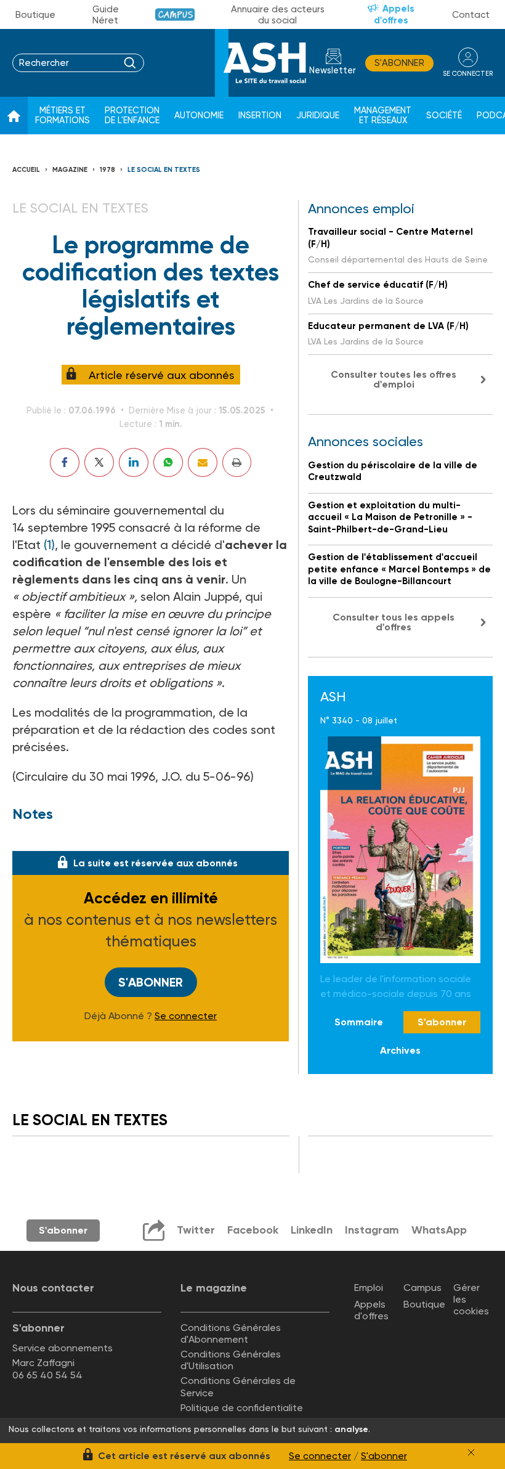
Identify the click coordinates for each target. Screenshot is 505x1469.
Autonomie (199, 115)
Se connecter (186, 1016)
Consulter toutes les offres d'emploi (393, 379)
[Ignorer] (471, 1452)
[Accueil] (13, 116)
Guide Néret (105, 15)
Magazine (69, 170)
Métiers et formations (62, 115)
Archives (400, 1050)
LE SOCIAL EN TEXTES (163, 170)
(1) (49, 544)
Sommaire (358, 1022)
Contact (471, 14)
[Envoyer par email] (202, 462)
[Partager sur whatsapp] (168, 462)
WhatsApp (439, 1230)
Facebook (252, 1230)
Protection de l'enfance (132, 115)
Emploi (368, 1287)
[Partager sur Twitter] (99, 462)
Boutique (35, 14)
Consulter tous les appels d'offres (393, 622)
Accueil (26, 170)
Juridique (317, 115)
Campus (175, 14)
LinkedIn (312, 1230)
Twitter (196, 1230)
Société (444, 115)
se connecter (468, 74)
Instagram (372, 1230)
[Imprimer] (236, 462)
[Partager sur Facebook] (64, 462)
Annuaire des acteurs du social (278, 15)
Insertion (259, 115)
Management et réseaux (382, 115)
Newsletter (332, 70)
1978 (107, 170)
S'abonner (399, 62)
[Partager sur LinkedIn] (133, 462)
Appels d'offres (394, 14)
